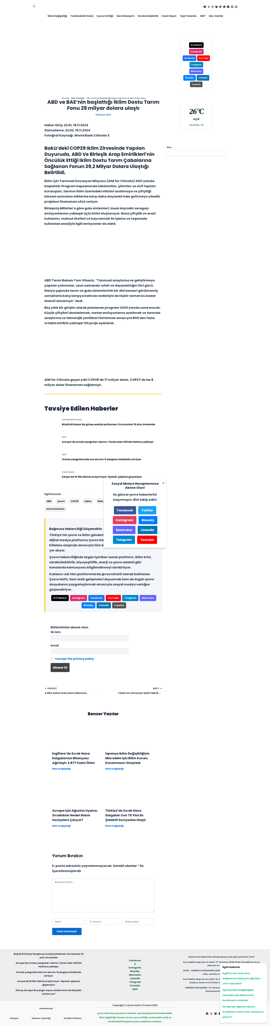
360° (203, 16)
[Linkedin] (224, 7)
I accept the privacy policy (74, 659)
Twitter (147, 510)
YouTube (113, 598)
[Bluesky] (216, 7)
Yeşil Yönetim (188, 16)
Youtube (135, 985)
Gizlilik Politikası (73, 1018)
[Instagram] (212, 7)
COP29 (74, 501)
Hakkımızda (46, 1008)
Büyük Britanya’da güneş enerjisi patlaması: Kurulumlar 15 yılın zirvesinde (108, 424)
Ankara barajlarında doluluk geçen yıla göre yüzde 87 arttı (221, 956)
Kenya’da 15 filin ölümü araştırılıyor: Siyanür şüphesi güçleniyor (102, 476)
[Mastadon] (220, 7)
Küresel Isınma (55, 508)
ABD (49, 501)
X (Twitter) (60, 598)
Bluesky (88, 605)
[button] (34, 6)
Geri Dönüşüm (125, 16)
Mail (134, 989)
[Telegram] (228, 7)
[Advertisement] (103, 252)
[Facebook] (205, 7)
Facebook (96, 598)
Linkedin (135, 978)
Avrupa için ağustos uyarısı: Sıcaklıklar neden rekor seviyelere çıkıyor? (75, 815)
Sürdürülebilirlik (148, 16)
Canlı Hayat (169, 16)
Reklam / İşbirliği (41, 1018)
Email (55, 645)
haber (88, 501)
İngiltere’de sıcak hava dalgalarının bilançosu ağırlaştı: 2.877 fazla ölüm (73, 758)
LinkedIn (104, 605)
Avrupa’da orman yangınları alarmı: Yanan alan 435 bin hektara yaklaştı (108, 442)
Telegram (130, 598)
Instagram (78, 598)
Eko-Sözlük (216, 16)
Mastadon (135, 974)
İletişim (14, 1018)
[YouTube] (232, 7)
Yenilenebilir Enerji (81, 16)
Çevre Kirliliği (105, 16)
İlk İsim (56, 632)
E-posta (119, 605)
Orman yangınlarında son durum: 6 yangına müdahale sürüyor (101, 459)
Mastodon (148, 598)
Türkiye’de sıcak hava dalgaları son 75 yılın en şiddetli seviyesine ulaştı (125, 815)
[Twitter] (209, 7)
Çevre (61, 501)
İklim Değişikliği (57, 16)
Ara (169, 147)
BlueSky (135, 971)
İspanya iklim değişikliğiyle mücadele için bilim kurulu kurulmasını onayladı (127, 758)
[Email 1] (236, 7)
